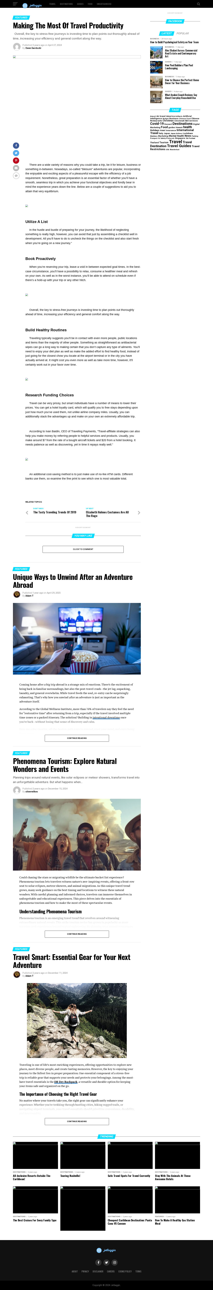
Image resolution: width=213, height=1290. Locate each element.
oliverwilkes (31, 791)
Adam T (29, 596)
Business (173, 118)
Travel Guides (179, 146)
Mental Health (176, 136)
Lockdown (188, 133)
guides (171, 127)
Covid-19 (157, 124)
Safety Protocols (167, 138)
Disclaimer (98, 1271)
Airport (153, 116)
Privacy (85, 1271)
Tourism (163, 142)
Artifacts (178, 116)
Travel (52, 3)
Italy (161, 133)
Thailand (154, 142)
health (187, 127)
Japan (167, 133)
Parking (195, 136)
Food (90, 3)
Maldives (153, 136)
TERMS (138, 1271)
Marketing (163, 136)
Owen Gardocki (33, 48)
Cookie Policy (125, 1271)
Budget (166, 119)
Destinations (66, 3)
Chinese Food (185, 119)
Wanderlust (174, 150)
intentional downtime (106, 717)
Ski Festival (190, 138)
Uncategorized (104, 3)
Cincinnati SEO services (186, 121)
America (170, 116)
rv (159, 138)
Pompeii (153, 138)
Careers (111, 1271)
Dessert (168, 124)
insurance (171, 130)
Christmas (168, 120)
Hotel (162, 130)
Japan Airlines (176, 133)
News (188, 135)
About (75, 1271)
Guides (80, 3)
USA (167, 150)
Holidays (154, 130)
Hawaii (179, 127)
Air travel (161, 116)
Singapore (180, 138)
